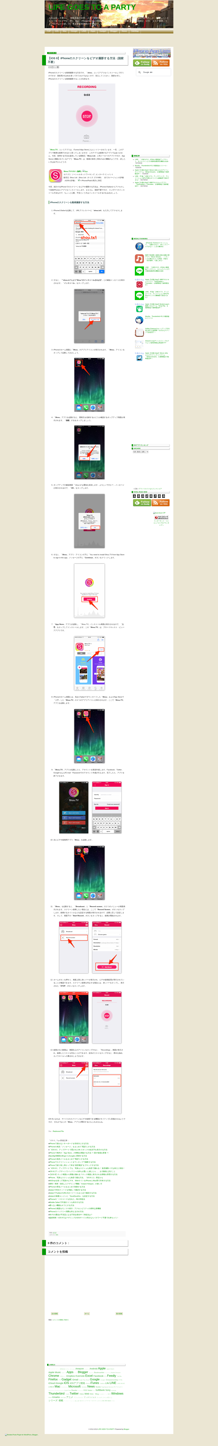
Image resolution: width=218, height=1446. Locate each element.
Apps (93, 31)
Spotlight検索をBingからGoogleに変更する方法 (68, 1156)
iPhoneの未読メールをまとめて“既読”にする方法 (68, 1159)
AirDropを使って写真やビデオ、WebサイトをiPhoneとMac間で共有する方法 (80, 1181)
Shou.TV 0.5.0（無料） (73, 171)
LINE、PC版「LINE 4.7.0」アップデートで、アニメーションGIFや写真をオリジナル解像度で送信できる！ (152, 178)
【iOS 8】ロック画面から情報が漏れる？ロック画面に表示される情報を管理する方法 (83, 1174)
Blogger (113, 31)
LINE (84, 31)
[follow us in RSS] (161, 66)
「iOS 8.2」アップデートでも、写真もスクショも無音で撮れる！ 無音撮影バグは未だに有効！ (87, 1168)
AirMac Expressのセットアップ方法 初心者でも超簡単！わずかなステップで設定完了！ (158, 330)
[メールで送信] (49, 67)
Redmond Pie (58, 1131)
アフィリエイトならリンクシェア (150, 489)
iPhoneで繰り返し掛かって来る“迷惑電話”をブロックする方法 (74, 1165)
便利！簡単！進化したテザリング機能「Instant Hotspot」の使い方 (75, 1184)
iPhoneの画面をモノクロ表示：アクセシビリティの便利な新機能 (75, 1208)
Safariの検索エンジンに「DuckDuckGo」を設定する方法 (72, 1196)
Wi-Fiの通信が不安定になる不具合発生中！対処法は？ (70, 1215)
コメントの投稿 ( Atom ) (60, 1320)
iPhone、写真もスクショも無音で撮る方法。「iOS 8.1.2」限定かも (76, 1178)
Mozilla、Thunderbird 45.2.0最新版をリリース (151, 166)
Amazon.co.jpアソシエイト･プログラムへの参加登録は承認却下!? (157, 342)
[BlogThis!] (52, 67)
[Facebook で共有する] (58, 67)
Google (74, 31)
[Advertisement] (109, 40)
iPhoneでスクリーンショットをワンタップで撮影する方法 (72, 1162)
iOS (57, 31)
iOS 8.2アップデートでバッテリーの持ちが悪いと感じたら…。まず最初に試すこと (82, 1171)
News (124, 31)
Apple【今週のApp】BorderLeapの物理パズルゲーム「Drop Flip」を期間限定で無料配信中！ (157, 306)
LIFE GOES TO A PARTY (92, 7)
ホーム (87, 1314)
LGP (163, 513)
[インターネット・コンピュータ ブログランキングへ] (161, 519)
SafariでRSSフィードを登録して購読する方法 (67, 1190)
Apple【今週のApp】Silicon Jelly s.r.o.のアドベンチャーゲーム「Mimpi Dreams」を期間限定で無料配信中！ (152, 172)
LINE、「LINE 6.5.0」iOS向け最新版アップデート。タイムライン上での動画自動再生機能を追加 (151, 160)
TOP (49, 31)
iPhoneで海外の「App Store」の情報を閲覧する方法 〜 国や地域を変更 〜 (79, 1153)
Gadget (103, 31)
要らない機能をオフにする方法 (61, 1205)
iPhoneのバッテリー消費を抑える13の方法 (66, 1211)
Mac (65, 31)
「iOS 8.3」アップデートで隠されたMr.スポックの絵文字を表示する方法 (78, 1150)
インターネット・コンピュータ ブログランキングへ (161, 523)
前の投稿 (119, 1314)
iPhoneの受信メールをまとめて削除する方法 (67, 1187)
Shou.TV (54, 150)
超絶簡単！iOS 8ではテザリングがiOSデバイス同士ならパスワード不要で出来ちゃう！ (84, 1218)
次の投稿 (55, 1314)
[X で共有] (55, 67)
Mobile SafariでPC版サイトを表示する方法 (66, 1202)
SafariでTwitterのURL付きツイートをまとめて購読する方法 (73, 1193)
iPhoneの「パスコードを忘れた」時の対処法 (67, 1199)
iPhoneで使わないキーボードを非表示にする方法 (69, 1143)
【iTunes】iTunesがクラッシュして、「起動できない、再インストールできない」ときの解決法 (157, 244)
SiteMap (135, 31)
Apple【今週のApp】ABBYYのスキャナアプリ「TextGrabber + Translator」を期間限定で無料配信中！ (152, 184)
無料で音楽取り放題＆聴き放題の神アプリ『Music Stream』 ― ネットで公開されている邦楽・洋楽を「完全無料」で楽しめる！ (157, 257)
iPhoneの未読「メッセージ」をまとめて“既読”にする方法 (72, 1147)
